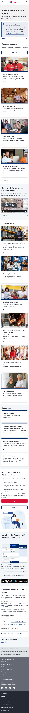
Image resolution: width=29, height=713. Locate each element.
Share (11, 633)
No (6, 642)
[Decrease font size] (24, 39)
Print (5, 633)
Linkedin (6, 688)
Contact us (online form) (7, 659)
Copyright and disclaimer (7, 701)
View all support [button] (5, 180)
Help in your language (7, 672)
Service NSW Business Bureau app (13, 565)
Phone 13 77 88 (5, 661)
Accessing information (6, 704)
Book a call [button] (14, 52)
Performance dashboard (7, 682)
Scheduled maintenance (7, 679)
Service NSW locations (7, 664)
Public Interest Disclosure (8, 677)
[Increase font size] (27, 39)
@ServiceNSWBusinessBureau (17, 624)
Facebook (2, 688)
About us (3, 674)
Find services (4, 666)
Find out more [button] (14, 507)
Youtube (14, 688)
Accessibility (4, 693)
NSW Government (5, 710)
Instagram (10, 688)
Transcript (4, 215)
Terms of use (4, 699)
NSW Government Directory (8, 684)
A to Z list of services (6, 669)
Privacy (3, 696)
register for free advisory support (15, 33)
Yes (2, 642)
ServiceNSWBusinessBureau (18, 622)
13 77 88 (13, 597)
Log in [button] (14, 501)
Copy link (19, 633)
